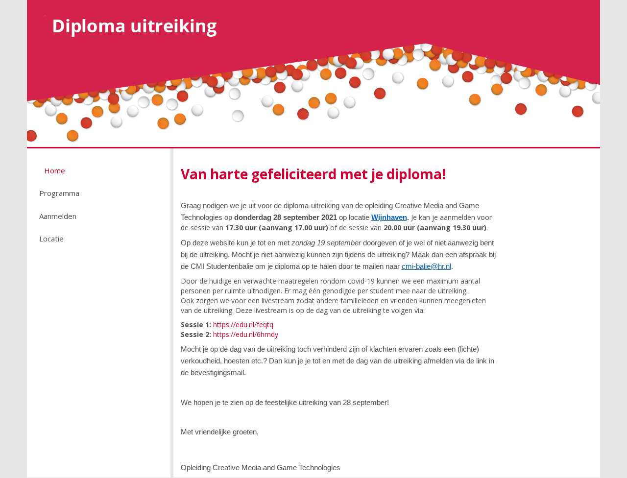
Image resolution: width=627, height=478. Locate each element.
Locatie (51, 238)
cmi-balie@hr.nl (426, 266)
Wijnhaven (389, 217)
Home (54, 170)
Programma (59, 193)
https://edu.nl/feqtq (243, 324)
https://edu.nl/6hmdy (245, 334)
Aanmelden (57, 216)
